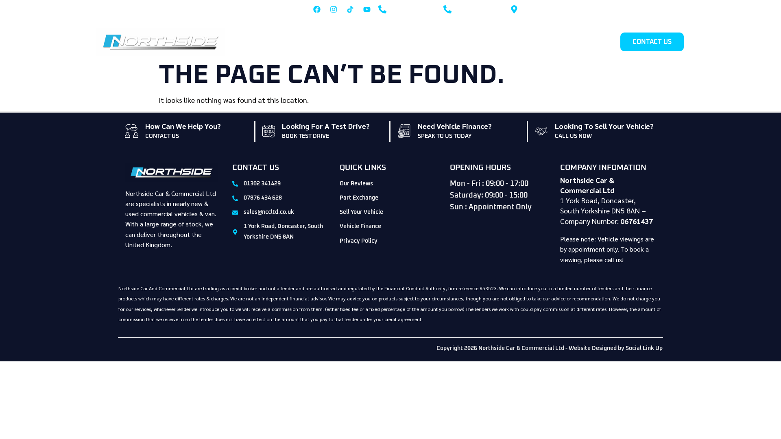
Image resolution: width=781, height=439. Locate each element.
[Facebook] (317, 9)
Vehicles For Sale (421, 42)
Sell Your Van (560, 42)
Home (377, 42)
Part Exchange (478, 42)
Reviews (601, 42)
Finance (520, 42)
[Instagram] (333, 9)
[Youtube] (367, 9)
